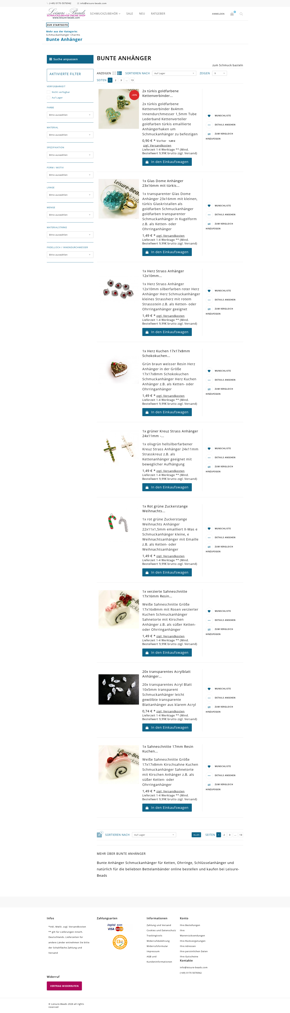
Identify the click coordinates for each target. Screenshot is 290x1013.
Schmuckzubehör (104, 13)
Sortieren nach (137, 73)
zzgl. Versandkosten (157, 145)
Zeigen (205, 73)
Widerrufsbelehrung (158, 940)
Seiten (102, 80)
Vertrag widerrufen (64, 986)
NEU (142, 13)
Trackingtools (154, 935)
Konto (184, 918)
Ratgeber (158, 13)
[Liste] (119, 73)
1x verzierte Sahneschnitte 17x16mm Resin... (164, 593)
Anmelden (218, 14)
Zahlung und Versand (159, 925)
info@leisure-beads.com (93, 3)
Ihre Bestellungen (190, 925)
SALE (129, 13)
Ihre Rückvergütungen (193, 940)
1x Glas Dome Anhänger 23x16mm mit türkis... (162, 183)
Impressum (153, 951)
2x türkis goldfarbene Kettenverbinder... (160, 93)
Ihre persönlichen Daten (194, 951)
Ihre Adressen (188, 946)
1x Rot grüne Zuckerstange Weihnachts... (165, 508)
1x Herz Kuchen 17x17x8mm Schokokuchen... (166, 353)
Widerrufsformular (157, 946)
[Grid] (114, 73)
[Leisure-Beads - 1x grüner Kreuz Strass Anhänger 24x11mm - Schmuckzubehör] (119, 449)
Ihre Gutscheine (189, 956)
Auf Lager (57, 97)
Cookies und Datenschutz (161, 930)
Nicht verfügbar (61, 92)
